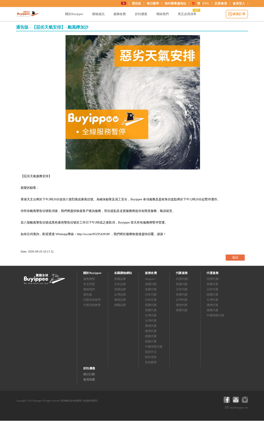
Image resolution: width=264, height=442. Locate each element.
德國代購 (151, 336)
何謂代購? (182, 278)
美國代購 (151, 284)
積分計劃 (89, 374)
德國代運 (151, 341)
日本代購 (151, 294)
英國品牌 (120, 289)
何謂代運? (213, 278)
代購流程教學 (92, 299)
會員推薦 (89, 379)
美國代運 (151, 289)
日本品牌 (120, 284)
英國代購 (151, 305)
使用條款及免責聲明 (71, 400)
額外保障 (151, 357)
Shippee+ (150, 278)
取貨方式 (151, 351)
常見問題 (89, 284)
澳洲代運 (151, 331)
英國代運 (151, 310)
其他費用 (151, 362)
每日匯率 (153, 3)
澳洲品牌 (120, 299)
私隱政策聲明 (90, 400)
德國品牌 (120, 305)
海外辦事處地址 (175, 3)
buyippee (28, 14)
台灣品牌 (120, 294)
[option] (133, 102)
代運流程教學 (92, 305)
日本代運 (151, 299)
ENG (205, 3)
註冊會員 (221, 3)
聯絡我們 (89, 289)
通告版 (136, 3)
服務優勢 (89, 278)
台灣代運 (151, 320)
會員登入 (239, 3)
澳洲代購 (151, 325)
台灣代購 (151, 315)
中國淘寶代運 (153, 346)
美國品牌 (120, 278)
